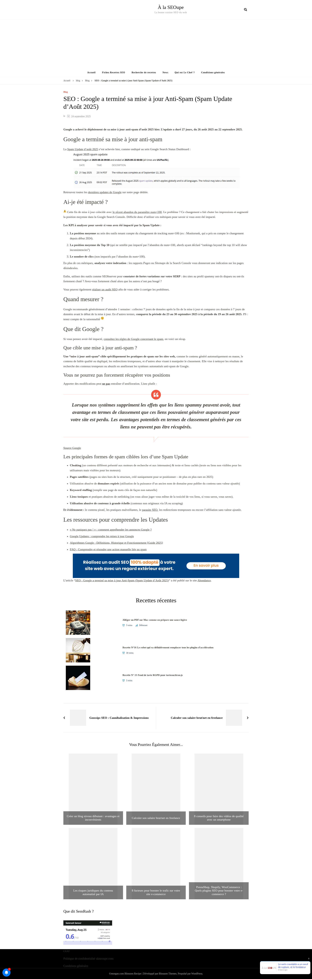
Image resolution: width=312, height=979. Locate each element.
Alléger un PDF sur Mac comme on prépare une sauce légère (155, 620)
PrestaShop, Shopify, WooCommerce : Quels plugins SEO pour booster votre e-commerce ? (219, 890)
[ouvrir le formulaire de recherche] (245, 9)
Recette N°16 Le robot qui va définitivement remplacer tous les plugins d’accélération (168, 647)
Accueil (91, 72)
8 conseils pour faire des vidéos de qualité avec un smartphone (219, 818)
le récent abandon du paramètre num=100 (137, 212)
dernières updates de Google (105, 192)
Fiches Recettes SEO (113, 72)
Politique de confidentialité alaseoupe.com (88, 958)
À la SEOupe (171, 7)
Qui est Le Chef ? (185, 72)
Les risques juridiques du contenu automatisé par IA (93, 892)
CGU (66, 951)
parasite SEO (149, 509)
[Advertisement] (156, 44)
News (165, 72)
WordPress (196, 973)
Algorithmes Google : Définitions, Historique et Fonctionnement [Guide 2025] (116, 542)
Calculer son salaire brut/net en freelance (156, 818)
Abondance (204, 580)
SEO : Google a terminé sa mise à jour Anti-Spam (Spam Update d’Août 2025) (122, 580)
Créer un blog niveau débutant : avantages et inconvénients (93, 818)
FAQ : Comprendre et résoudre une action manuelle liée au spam (108, 549)
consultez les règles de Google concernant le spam (133, 339)
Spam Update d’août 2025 (82, 149)
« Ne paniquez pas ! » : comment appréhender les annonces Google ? (111, 529)
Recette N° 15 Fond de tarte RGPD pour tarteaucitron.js (153, 675)
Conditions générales (213, 72)
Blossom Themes (167, 973)
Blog (65, 92)
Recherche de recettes (144, 72)
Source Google (72, 448)
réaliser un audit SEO (104, 289)
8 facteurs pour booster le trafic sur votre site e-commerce (156, 892)
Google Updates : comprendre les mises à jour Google (102, 536)
